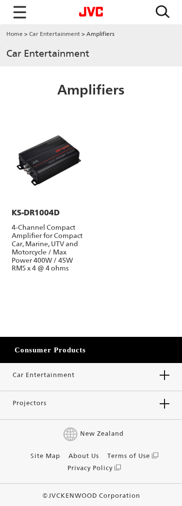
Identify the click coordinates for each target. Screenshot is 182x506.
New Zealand (101, 433)
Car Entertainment (54, 34)
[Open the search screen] (162, 12)
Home (14, 34)
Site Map (45, 455)
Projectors (30, 403)
